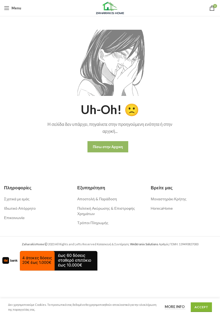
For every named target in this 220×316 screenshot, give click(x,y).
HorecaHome (162, 208)
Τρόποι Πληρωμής (92, 222)
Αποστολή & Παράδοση (97, 199)
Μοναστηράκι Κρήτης (168, 199)
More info (175, 306)
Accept (201, 307)
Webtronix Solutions (144, 244)
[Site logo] (110, 7)
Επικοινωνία (14, 217)
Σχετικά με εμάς (17, 199)
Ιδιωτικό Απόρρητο (20, 208)
